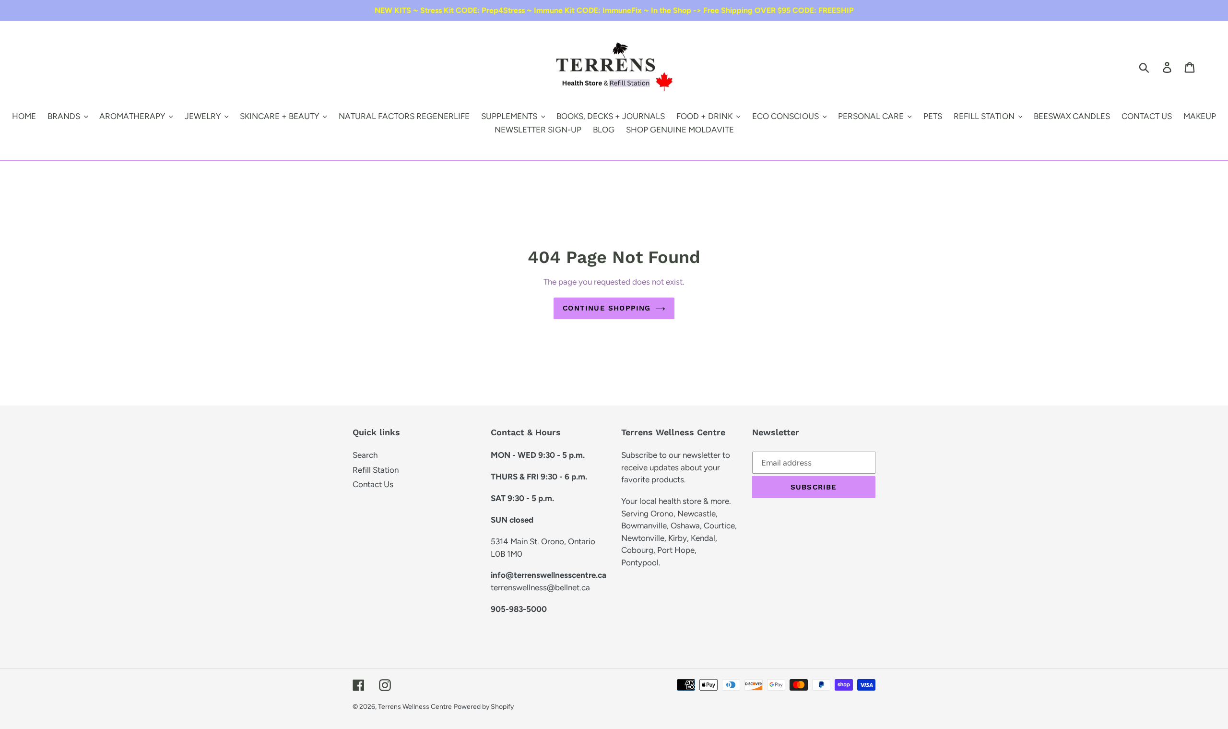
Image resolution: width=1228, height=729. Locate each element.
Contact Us (373, 484)
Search (365, 455)
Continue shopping (606, 308)
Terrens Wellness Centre (415, 707)
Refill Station (376, 470)
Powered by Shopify (484, 707)
